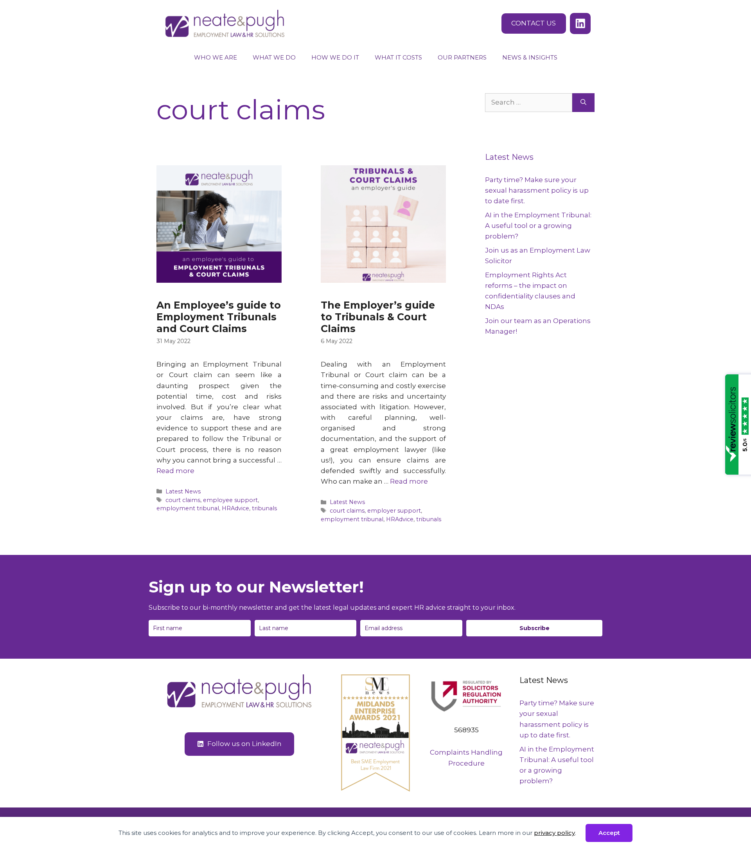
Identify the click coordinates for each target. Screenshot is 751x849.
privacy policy (554, 832)
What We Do (274, 57)
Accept (609, 832)
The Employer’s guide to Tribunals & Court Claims (378, 316)
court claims (182, 500)
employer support (394, 510)
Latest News (183, 491)
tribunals (264, 508)
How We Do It (335, 57)
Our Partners (462, 57)
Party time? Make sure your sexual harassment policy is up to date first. (537, 190)
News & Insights (529, 57)
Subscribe (534, 628)
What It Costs (398, 57)
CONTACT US (533, 23)
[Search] (583, 102)
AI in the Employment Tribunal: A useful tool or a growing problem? (538, 225)
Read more (175, 471)
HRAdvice (235, 508)
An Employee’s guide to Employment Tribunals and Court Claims (218, 316)
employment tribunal (187, 508)
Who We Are (215, 57)
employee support (230, 500)
